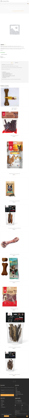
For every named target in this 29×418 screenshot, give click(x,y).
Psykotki (15, 416)
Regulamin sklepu (18, 391)
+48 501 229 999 (20, 401)
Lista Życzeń (2, 401)
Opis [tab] (11, 62)
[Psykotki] (5, 1)
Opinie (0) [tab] (16, 62)
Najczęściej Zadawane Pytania (19, 394)
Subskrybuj (6, 395)
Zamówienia (2, 404)
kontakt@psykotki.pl (19, 400)
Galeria (16, 390)
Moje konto (2, 400)
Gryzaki (4, 57)
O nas (16, 387)
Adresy (2, 405)
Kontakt (17, 395)
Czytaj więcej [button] (10, 414)
